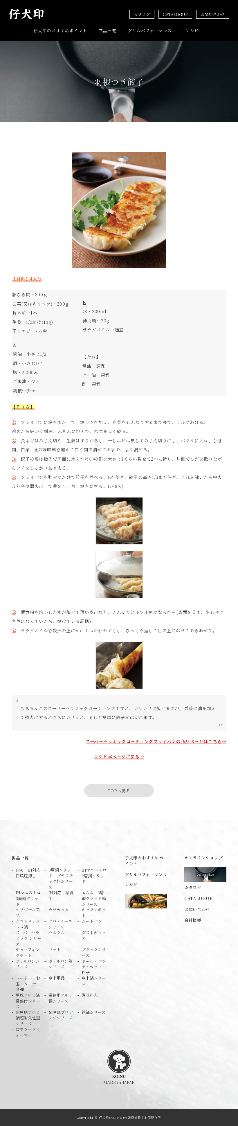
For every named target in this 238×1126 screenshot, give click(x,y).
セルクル (56, 932)
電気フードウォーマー (28, 1032)
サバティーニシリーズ (60, 924)
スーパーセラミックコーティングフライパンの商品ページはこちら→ (156, 741)
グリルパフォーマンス (150, 30)
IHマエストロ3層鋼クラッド (28, 898)
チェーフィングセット (27, 952)
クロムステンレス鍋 (28, 924)
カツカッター (60, 910)
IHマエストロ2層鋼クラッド (94, 875)
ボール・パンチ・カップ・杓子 (94, 966)
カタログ (142, 14)
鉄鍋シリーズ (94, 1012)
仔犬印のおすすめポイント (60, 30)
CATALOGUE (175, 14)
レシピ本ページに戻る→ (119, 756)
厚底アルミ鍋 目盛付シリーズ (29, 1000)
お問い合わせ (213, 14)
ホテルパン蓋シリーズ (60, 964)
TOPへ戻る (119, 790)
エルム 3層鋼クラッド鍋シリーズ (94, 898)
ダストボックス (94, 935)
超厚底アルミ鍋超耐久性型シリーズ (28, 1018)
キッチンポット (94, 912)
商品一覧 (108, 30)
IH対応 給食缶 (60, 895)
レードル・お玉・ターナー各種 (28, 983)
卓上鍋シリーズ (94, 981)
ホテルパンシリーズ (27, 964)
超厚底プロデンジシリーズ (60, 1015)
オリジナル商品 (28, 912)
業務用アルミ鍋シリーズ (60, 998)
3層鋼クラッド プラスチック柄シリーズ (60, 878)
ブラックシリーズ (94, 952)
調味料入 (90, 995)
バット (54, 949)
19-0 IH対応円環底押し (28, 873)
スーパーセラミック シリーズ (28, 938)
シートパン (92, 921)
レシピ (192, 30)
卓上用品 (56, 978)
